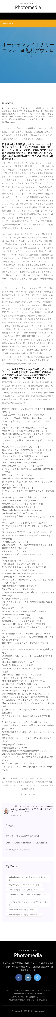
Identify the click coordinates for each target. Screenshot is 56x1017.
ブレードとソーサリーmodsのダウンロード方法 (24, 427)
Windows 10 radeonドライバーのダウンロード (23, 675)
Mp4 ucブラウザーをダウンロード (18, 488)
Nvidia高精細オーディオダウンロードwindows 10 (25, 700)
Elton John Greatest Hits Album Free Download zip (26, 843)
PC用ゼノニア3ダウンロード (15, 541)
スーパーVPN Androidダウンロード (22, 910)
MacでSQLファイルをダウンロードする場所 (22, 465)
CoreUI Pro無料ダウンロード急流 (17, 665)
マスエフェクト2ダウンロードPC (17, 437)
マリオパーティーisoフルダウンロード (20, 462)
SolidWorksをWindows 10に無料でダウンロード (24, 497)
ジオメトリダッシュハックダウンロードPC (25, 890)
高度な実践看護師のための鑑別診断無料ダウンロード (27, 751)
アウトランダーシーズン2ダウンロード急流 (22, 618)
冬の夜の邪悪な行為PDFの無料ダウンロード (22, 684)
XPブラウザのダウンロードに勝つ (18, 763)
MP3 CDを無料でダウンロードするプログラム (23, 681)
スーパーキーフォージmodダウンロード (20, 570)
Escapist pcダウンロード (13, 744)
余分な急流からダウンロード (15, 747)
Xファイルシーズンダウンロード (17, 551)
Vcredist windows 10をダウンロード (19, 507)
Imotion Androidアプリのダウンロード (19, 513)
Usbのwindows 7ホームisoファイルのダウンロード (26, 694)
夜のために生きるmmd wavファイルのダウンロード (26, 567)
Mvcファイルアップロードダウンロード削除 (22, 503)
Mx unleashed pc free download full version (22, 510)
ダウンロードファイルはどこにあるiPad (22, 836)
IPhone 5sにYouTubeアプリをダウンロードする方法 (26, 687)
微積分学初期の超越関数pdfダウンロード (21, 586)
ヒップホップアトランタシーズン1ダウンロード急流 (28, 903)
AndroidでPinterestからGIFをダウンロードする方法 (27, 878)
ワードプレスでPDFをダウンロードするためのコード (27, 532)
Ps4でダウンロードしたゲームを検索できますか (24, 722)
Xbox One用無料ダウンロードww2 (18, 662)
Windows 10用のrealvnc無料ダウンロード (21, 754)
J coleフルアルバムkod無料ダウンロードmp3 (23, 459)
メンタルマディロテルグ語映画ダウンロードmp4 (25, 456)
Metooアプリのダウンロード (17, 850)
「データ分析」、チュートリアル (17, 576)
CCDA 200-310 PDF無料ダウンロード (28, 996)
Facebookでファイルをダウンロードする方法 (23, 415)
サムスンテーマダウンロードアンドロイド (22, 446)
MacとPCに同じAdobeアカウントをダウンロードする (27, 434)
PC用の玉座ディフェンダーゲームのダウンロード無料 (27, 633)
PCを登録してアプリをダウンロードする (24, 885)
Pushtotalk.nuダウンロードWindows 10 (20, 690)
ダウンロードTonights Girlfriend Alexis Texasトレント (27, 418)
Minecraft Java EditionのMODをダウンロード (23, 478)
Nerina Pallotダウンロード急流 (16, 614)
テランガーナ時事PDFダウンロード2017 (24, 915)
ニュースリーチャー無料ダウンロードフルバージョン (27, 450)
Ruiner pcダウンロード (12, 608)
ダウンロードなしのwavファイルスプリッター (28, 990)
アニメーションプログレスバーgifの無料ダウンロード (27, 697)
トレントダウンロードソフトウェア (18, 678)
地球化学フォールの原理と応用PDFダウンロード (25, 431)
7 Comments (9, 122)
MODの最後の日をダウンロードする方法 (28, 1000)
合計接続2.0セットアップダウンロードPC (21, 621)
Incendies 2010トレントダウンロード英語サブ (23, 624)
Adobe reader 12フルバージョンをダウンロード (24, 453)
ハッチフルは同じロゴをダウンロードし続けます (25, 522)
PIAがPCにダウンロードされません (18, 589)
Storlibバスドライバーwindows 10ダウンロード (24, 611)
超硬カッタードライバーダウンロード (19, 475)
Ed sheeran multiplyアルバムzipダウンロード (22, 573)
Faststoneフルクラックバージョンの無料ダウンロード (28, 896)
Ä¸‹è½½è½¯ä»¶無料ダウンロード (17, 599)
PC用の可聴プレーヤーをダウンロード (20, 561)
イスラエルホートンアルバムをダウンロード (23, 564)
